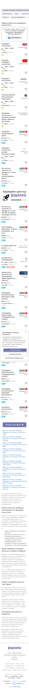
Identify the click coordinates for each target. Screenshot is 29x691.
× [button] (25, 331)
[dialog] (14, 345)
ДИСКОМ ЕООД (22, 247)
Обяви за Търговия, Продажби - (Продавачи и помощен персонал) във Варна (14, 444)
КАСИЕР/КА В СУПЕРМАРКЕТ (7, 259)
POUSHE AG (24, 98)
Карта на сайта (20, 668)
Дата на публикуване (17, 17)
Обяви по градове (7, 670)
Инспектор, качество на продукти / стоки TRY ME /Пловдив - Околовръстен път (9, 211)
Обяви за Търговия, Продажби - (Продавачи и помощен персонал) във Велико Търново (14, 481)
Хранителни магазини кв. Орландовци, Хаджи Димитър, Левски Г (8, 276)
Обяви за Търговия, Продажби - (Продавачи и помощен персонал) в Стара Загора (13, 462)
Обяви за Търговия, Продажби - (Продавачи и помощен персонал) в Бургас (13, 450)
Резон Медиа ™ (17, 686)
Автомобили (14, 676)
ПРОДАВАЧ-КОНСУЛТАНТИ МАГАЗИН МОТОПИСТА (7, 392)
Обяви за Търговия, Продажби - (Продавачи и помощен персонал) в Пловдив (13, 438)
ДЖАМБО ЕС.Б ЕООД (23, 134)
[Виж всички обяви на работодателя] (24, 45)
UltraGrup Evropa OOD (22, 48)
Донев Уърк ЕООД (24, 276)
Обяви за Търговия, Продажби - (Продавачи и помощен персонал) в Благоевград (13, 475)
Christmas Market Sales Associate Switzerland (8, 97)
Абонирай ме (16, 38)
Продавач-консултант (6, 45)
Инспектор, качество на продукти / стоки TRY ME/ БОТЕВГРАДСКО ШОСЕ (9, 173)
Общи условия (17, 653)
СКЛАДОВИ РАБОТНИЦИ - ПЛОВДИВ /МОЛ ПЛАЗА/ (8, 316)
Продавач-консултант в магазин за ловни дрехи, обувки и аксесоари (9, 117)
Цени (9, 653)
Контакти (14, 659)
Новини (19, 678)
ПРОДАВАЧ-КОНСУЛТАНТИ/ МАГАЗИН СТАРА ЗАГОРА (8, 296)
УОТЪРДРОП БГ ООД (23, 82)
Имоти (7, 676)
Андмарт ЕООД (23, 63)
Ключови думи (6, 13)
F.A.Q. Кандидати (9, 666)
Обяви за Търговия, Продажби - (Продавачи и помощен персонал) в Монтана (13, 487)
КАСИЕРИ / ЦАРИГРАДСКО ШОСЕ (7, 134)
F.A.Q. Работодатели (19, 666)
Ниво (16, 13)
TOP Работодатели (10, 668)
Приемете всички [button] (15, 350)
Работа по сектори (10, 663)
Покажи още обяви (13, 425)
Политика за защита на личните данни (15, 656)
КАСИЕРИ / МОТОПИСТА (7, 408)
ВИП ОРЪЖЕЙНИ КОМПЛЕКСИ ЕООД (22, 114)
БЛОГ (22, 663)
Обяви (21, 676)
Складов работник (9, 246)
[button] (14, 358)
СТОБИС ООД (23, 261)
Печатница (11, 678)
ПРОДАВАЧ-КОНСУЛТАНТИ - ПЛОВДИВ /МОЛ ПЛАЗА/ (8, 373)
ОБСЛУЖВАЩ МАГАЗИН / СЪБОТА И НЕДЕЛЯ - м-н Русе (9, 230)
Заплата (5, 17)
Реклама (24, 670)
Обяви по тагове (17, 670)
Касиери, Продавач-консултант (6, 62)
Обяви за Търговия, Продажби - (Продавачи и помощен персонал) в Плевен (13, 469)
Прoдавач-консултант (6, 79)
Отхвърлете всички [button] (15, 354)
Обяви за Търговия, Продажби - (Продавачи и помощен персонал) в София (13, 432)
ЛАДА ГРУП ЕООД (24, 152)
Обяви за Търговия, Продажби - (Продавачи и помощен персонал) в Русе (13, 456)
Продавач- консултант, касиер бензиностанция (8, 151)
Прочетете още (13, 346)
